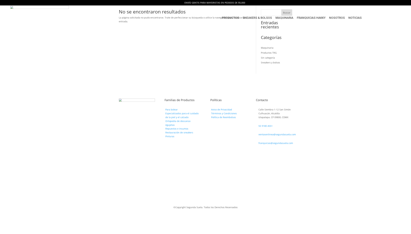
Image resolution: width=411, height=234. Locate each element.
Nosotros (337, 18)
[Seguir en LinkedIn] (264, 152)
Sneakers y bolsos (270, 62)
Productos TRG (269, 52)
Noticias (355, 18)
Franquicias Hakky (311, 18)
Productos (230, 18)
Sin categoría (268, 57)
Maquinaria (284, 18)
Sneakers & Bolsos (257, 18)
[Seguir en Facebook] (258, 152)
